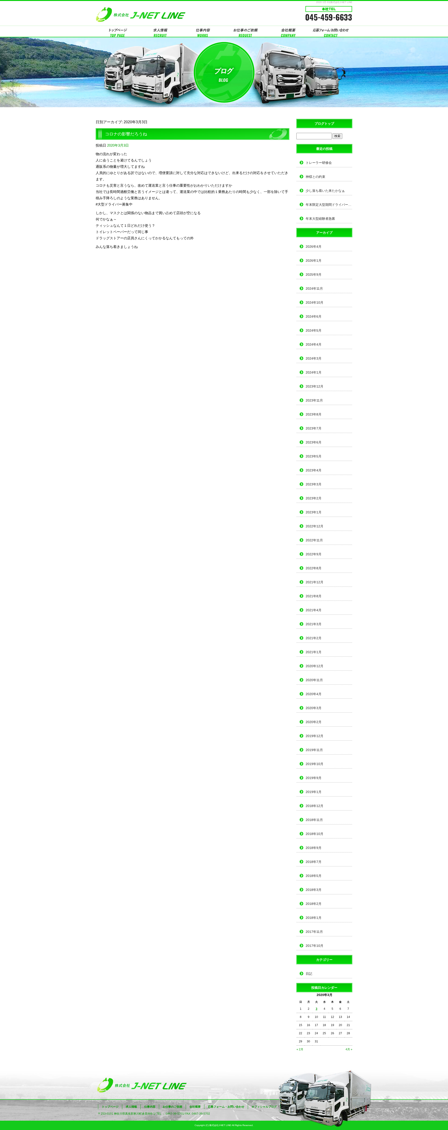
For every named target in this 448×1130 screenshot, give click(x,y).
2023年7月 (314, 428)
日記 (309, 973)
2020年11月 (314, 680)
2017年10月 (314, 946)
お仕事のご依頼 (245, 31)
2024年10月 (314, 302)
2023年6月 (314, 442)
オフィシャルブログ (264, 1106)
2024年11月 (314, 288)
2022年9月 (314, 554)
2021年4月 (314, 610)
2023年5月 (314, 456)
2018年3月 (314, 890)
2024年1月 (314, 372)
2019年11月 (314, 750)
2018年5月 (314, 876)
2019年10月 (314, 764)
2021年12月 (314, 582)
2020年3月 (314, 708)
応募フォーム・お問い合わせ (330, 31)
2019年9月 (314, 778)
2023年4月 (314, 470)
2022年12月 (314, 526)
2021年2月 (314, 638)
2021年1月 (314, 652)
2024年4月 (314, 344)
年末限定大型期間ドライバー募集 (329, 204)
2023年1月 (314, 512)
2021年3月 (314, 624)
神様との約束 (315, 177)
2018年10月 (314, 834)
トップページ (117, 31)
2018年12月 (314, 806)
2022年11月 (314, 540)
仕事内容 (202, 31)
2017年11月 (314, 932)
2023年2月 (314, 498)
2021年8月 (314, 596)
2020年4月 (314, 694)
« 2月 (300, 1049)
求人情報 (160, 31)
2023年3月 (314, 484)
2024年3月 (314, 358)
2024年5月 (314, 330)
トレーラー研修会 (319, 163)
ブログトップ (324, 123)
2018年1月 (314, 918)
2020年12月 (314, 666)
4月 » (349, 1049)
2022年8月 (314, 568)
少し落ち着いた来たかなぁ (325, 190)
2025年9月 (314, 274)
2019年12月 (314, 736)
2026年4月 (314, 246)
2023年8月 (314, 414)
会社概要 (288, 31)
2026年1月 (314, 260)
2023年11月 (314, 400)
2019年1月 (314, 792)
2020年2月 (314, 722)
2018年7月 (314, 862)
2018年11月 (314, 820)
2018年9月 (314, 848)
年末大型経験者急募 (320, 218)
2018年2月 (314, 904)
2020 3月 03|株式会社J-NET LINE (334, 2)
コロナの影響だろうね (126, 134)
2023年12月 (314, 386)
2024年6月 (314, 316)
